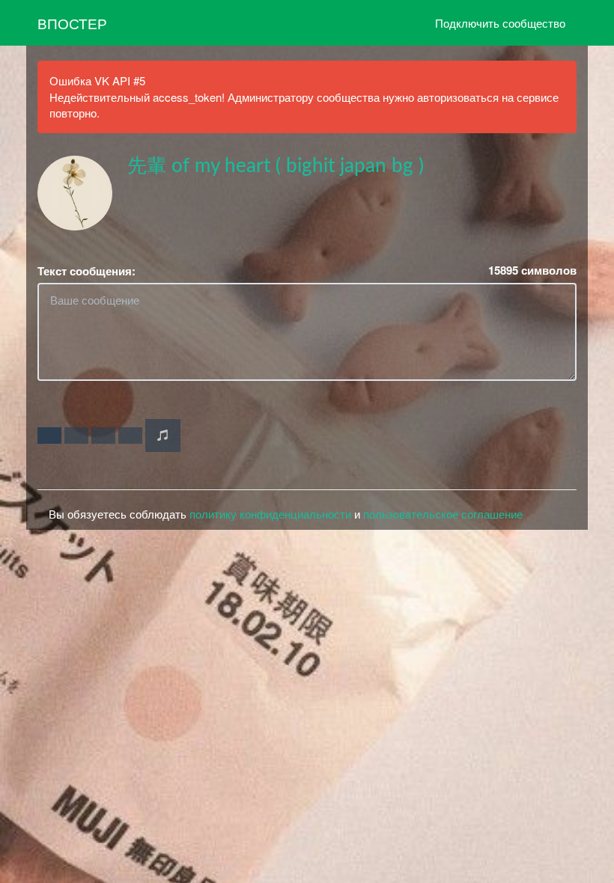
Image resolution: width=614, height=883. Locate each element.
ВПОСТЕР (72, 23)
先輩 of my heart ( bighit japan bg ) (275, 166)
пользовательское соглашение (443, 514)
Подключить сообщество (500, 23)
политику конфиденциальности (270, 514)
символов (532, 270)
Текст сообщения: (86, 271)
